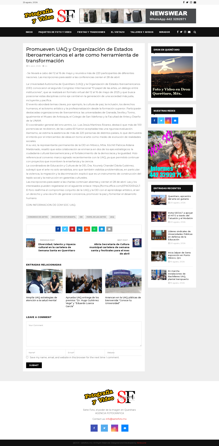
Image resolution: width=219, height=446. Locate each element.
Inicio (29, 32)
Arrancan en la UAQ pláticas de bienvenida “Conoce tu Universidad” (123, 300)
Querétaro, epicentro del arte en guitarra (179, 197)
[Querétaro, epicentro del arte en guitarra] (158, 200)
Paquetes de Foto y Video (55, 32)
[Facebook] (178, 32)
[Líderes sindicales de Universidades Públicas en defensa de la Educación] (158, 235)
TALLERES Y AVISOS (141, 32)
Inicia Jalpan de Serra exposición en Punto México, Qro (179, 255)
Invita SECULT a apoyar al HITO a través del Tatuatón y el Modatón (180, 215)
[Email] (190, 32)
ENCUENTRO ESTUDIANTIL (64, 217)
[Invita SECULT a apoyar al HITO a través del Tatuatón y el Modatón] (158, 216)
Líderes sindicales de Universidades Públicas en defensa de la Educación (180, 235)
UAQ (112, 217)
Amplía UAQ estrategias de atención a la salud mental (41, 299)
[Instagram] (186, 32)
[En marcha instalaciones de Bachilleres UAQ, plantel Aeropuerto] (158, 275)
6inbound (141, 443)
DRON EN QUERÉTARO (167, 49)
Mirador (164, 32)
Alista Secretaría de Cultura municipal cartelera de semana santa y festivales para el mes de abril (109, 249)
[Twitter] (182, 32)
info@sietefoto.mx (116, 419)
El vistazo (118, 32)
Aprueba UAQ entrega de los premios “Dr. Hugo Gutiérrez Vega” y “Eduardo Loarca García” (82, 302)
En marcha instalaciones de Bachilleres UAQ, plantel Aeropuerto (178, 275)
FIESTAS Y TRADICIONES (91, 32)
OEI (81, 217)
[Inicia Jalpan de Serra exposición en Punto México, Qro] (158, 256)
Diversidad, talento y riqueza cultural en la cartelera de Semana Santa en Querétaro (57, 247)
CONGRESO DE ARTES (38, 217)
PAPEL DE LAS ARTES (96, 217)
